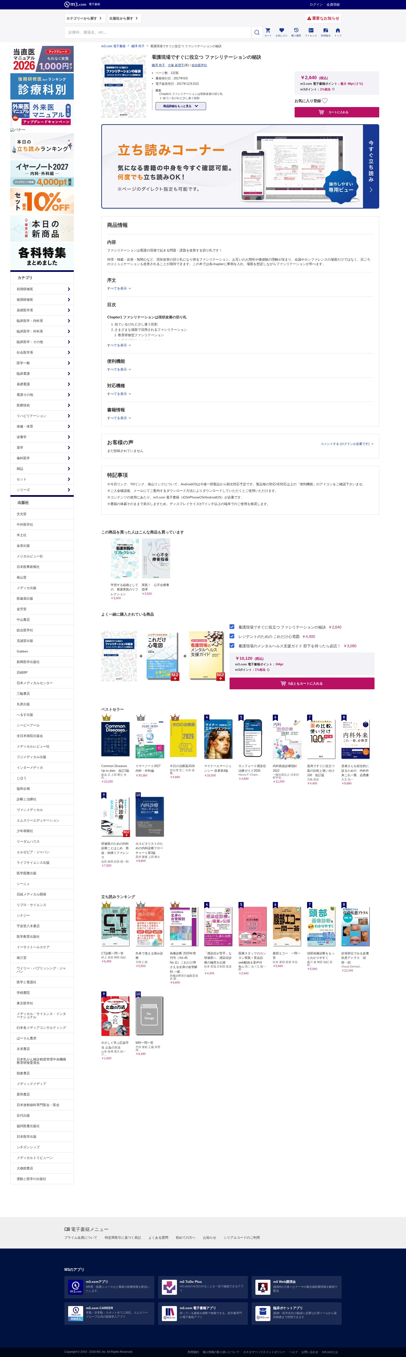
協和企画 (23, 788)
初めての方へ (185, 1237)
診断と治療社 (26, 799)
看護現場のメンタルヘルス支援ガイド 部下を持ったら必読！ (289, 646)
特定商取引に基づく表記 (123, 1237)
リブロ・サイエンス (31, 905)
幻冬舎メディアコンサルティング (41, 1027)
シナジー (23, 915)
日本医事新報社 (28, 567)
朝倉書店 (23, 1073)
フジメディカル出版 (31, 757)
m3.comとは (330, 1352)
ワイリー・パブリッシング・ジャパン (41, 969)
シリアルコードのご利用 (242, 1237)
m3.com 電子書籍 (113, 46)
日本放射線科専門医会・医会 (38, 1105)
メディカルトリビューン (35, 1158)
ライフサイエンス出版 (33, 862)
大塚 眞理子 (176, 65)
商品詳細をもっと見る (177, 106)
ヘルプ (293, 1352)
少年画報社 (25, 831)
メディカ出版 (26, 588)
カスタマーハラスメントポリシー (264, 1352)
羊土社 (22, 535)
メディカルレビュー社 (33, 746)
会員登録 (333, 4)
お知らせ (209, 1237)
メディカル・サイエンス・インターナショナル (41, 1015)
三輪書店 (23, 693)
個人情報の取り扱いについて (221, 1352)
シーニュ (23, 884)
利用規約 (193, 1352)
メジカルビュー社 (30, 556)
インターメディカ (30, 767)
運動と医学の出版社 (31, 1179)
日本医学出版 (26, 1136)
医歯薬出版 (25, 598)
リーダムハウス (28, 841)
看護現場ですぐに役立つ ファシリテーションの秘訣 (282, 627)
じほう (22, 778)
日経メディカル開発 (31, 894)
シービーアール (28, 725)
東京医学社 (25, 1003)
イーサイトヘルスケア (33, 947)
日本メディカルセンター (35, 683)
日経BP (22, 672)
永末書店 (23, 1049)
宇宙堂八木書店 (28, 926)
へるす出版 (25, 715)
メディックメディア (31, 1084)
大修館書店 (25, 1168)
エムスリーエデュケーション (38, 820)
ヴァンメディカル (30, 810)
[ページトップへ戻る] (392, 1349)
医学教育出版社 (28, 936)
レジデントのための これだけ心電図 (269, 637)
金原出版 (23, 545)
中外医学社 (25, 524)
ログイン (316, 4)
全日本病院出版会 (30, 736)
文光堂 (22, 514)
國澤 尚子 (137, 46)
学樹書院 (23, 993)
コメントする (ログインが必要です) (345, 444)
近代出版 (23, 1115)
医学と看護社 (26, 982)
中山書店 (23, 619)
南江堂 (22, 958)
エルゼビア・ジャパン (33, 852)
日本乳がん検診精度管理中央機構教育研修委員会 (41, 1060)
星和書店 (23, 1094)
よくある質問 (158, 1237)
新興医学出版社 (28, 662)
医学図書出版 (26, 873)
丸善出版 (23, 704)
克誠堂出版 (25, 641)
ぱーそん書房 (26, 1038)
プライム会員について (80, 1237)
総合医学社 (25, 630)
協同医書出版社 (28, 1126)
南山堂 (22, 577)
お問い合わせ (309, 1352)
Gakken (22, 651)
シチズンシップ (28, 1147)
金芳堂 (22, 609)
